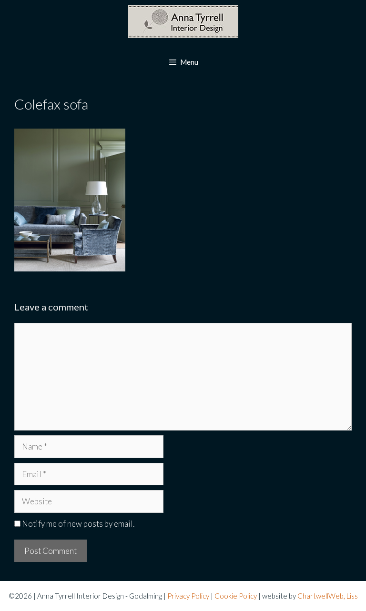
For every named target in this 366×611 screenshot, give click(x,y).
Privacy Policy (188, 595)
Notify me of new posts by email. (78, 524)
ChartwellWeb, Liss (327, 595)
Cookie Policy (235, 595)
